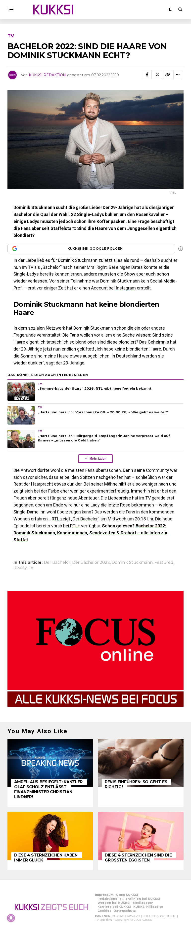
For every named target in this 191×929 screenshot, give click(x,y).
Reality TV (23, 568)
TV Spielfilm (103, 920)
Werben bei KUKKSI (113, 903)
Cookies (104, 911)
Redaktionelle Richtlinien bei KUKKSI (128, 899)
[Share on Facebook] (147, 74)
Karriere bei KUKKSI (114, 907)
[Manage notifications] (11, 918)
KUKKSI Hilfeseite (148, 907)
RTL (55, 518)
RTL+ (75, 525)
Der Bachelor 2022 (91, 563)
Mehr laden (98, 458)
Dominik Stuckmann (132, 563)
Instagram (126, 287)
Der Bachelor (85, 518)
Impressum (104, 895)
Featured (163, 563)
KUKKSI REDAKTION (47, 75)
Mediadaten (143, 903)
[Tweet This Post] (157, 74)
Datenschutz (125, 911)
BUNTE (171, 916)
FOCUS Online (153, 916)
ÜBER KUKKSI (127, 895)
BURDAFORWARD (126, 916)
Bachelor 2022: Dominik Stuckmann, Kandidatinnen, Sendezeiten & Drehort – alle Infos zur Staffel (90, 532)
